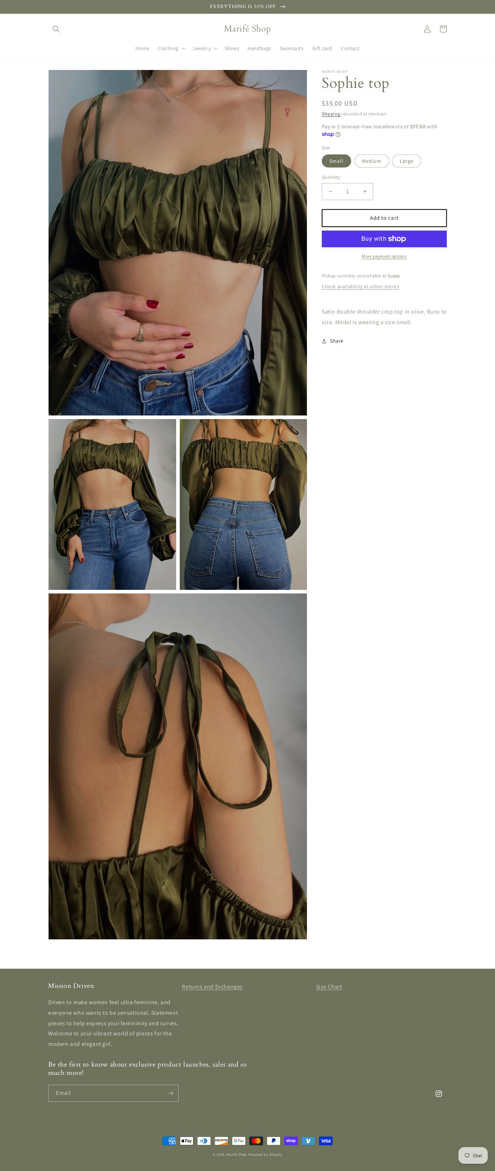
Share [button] (337, 341)
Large (406, 161)
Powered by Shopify (265, 1154)
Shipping (331, 113)
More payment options (384, 256)
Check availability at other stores (360, 286)
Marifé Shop (236, 1154)
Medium (372, 161)
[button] (56, 29)
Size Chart (329, 986)
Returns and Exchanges (212, 986)
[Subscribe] (170, 1093)
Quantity (331, 177)
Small (336, 161)
